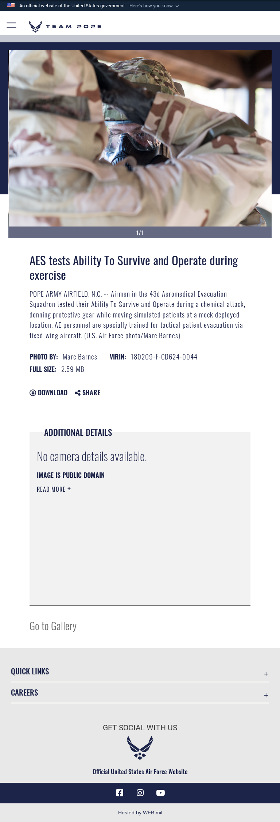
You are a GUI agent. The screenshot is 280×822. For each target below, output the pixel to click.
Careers (24, 692)
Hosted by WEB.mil (140, 812)
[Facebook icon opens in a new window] (119, 792)
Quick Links (30, 671)
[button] (154, 5)
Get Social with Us (140, 727)
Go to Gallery (53, 625)
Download (51, 392)
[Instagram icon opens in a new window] (140, 792)
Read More (52, 489)
